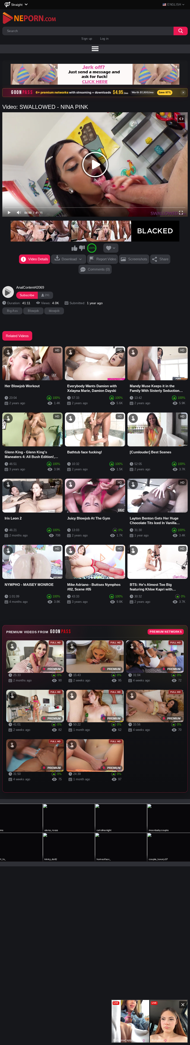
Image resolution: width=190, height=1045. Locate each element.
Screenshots (137, 259)
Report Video (106, 259)
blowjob (54, 311)
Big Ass (12, 311)
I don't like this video (82, 248)
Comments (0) (99, 269)
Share (163, 259)
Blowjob (33, 311)
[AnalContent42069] (8, 292)
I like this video (75, 248)
